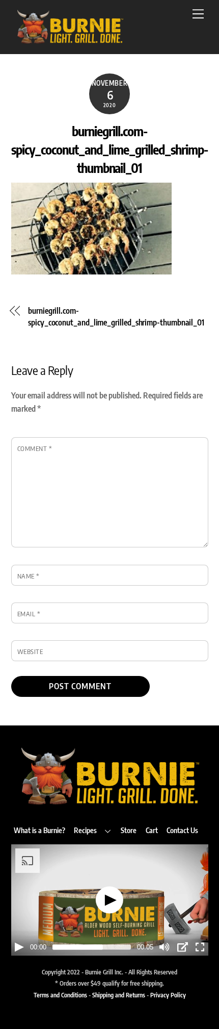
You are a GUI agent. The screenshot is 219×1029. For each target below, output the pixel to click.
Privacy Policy (168, 995)
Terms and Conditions (60, 995)
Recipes (85, 830)
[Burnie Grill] (69, 40)
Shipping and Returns (118, 995)
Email (29, 614)
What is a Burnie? (39, 830)
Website (30, 651)
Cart (152, 830)
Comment (34, 448)
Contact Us (182, 830)
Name (28, 576)
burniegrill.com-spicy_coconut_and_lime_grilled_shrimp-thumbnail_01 (109, 149)
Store (128, 830)
